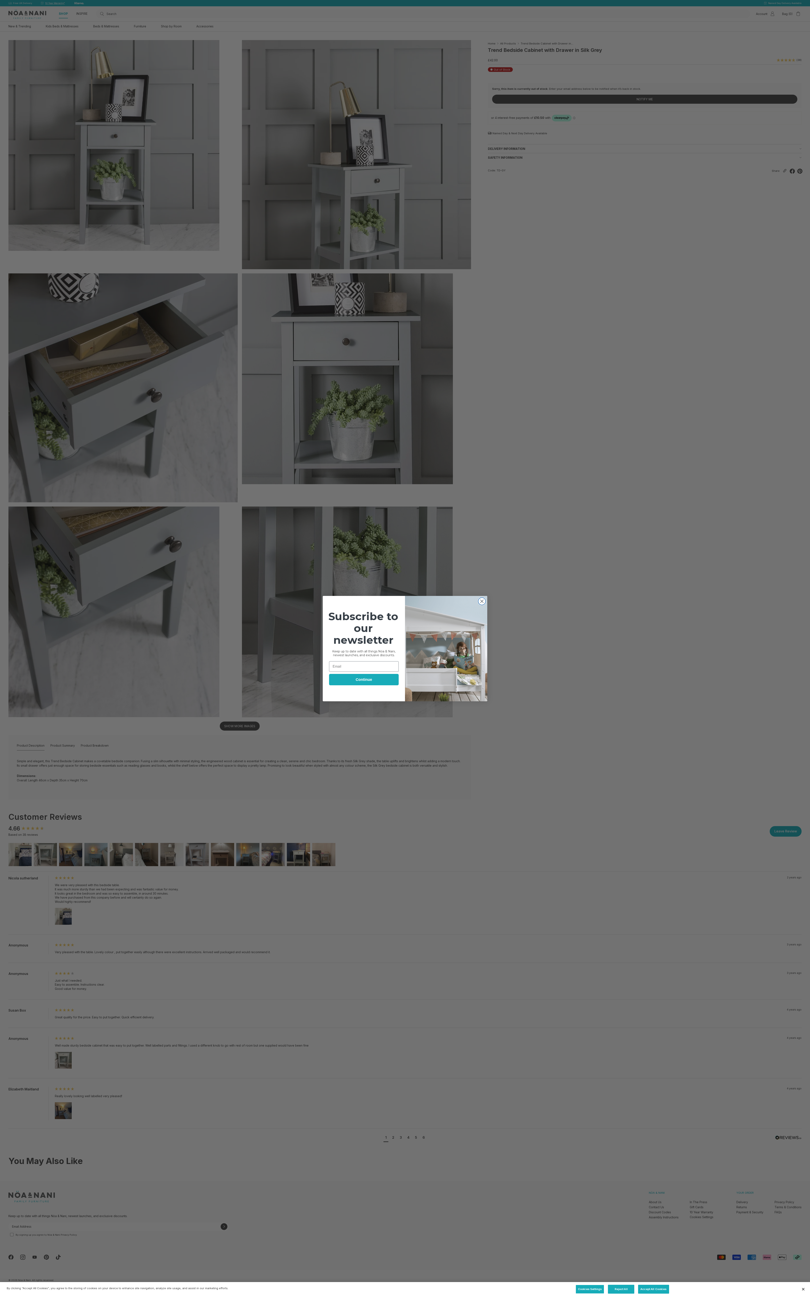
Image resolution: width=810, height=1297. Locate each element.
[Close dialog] (482, 601)
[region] (405, 1289)
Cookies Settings (590, 1289)
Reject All (621, 1289)
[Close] (803, 1289)
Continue (364, 679)
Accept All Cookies (653, 1289)
